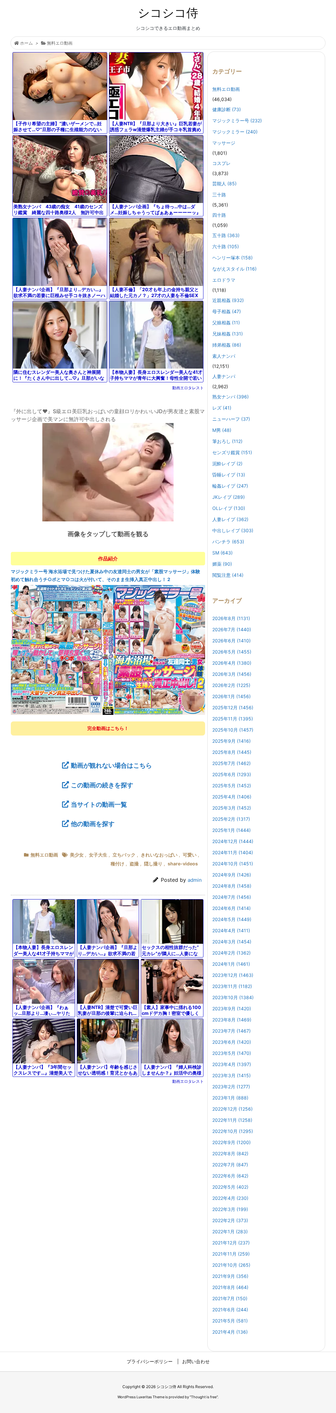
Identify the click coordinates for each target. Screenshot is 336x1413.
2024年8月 (231, 886)
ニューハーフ (231, 419)
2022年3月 (230, 1209)
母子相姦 (226, 311)
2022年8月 (230, 1153)
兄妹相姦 (227, 333)
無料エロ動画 (60, 43)
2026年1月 (231, 696)
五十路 (226, 235)
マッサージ (223, 143)
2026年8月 (231, 618)
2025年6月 (231, 774)
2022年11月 (232, 1120)
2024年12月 (232, 841)
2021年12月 (231, 1242)
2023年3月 (231, 1075)
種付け (117, 863)
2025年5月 (231, 785)
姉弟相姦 (226, 345)
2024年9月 (231, 875)
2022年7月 (230, 1164)
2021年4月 (230, 1332)
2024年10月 (232, 863)
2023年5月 (231, 1053)
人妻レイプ (230, 519)
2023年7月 (231, 1031)
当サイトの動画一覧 (99, 804)
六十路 (225, 246)
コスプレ (221, 163)
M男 (221, 430)
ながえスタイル (234, 269)
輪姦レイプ (230, 486)
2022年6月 (230, 1176)
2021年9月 (230, 1276)
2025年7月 (231, 763)
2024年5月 (231, 919)
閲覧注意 (227, 575)
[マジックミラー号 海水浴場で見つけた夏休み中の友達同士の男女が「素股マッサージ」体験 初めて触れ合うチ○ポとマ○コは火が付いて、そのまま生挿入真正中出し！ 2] (108, 650)
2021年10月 (231, 1265)
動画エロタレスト (188, 387)
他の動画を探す (93, 824)
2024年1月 (231, 964)
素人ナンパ (223, 356)
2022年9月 (231, 1142)
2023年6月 (231, 1042)
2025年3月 (231, 808)
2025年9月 (231, 741)
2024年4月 (231, 930)
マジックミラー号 (237, 120)
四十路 (219, 215)
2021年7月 (229, 1298)
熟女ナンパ (230, 396)
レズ (221, 408)
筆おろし (227, 441)
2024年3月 (231, 941)
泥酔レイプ (227, 463)
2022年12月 (232, 1109)
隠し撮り (153, 863)
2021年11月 (231, 1254)
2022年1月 (230, 1231)
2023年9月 (231, 1008)
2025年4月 (231, 796)
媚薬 (222, 564)
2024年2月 (231, 953)
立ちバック (124, 855)
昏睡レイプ (228, 474)
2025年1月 (231, 830)
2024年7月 (231, 897)
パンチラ (228, 541)
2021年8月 (230, 1287)
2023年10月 (233, 997)
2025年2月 (231, 819)
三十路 (219, 194)
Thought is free (204, 1397)
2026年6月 (231, 640)
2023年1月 (230, 1097)
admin (195, 880)
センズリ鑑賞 (232, 452)
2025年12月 (232, 707)
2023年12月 (232, 975)
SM (222, 552)
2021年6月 (230, 1309)
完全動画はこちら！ (108, 728)
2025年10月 (232, 730)
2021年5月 (230, 1320)
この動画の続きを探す (102, 785)
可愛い (190, 855)
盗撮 (134, 863)
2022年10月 (232, 1131)
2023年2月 (231, 1086)
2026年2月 (231, 685)
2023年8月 (231, 1019)
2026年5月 (231, 652)
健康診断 (226, 109)
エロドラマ (223, 280)
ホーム (26, 43)
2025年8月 (231, 752)
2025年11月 (232, 718)
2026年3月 (231, 674)
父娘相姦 (226, 322)
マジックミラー (235, 131)
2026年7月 (231, 629)
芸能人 (224, 183)
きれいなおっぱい (159, 855)
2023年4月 (231, 1064)
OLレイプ (228, 508)
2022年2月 (230, 1220)
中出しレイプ (232, 530)
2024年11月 (232, 852)
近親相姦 (228, 300)
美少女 (77, 855)
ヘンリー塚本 (232, 257)
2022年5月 (230, 1187)
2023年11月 (232, 986)
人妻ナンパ (223, 376)
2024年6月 (231, 908)
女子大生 (98, 855)
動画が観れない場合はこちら (111, 765)
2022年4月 (230, 1198)
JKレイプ (228, 497)
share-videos (183, 863)
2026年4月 (231, 663)
